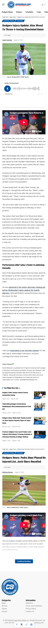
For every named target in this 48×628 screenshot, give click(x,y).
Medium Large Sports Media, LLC (18, 620)
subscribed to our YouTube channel (24, 350)
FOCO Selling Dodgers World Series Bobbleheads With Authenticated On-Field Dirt (16, 406)
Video (37, 398)
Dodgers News (8, 21)
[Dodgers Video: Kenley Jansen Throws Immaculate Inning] (40, 394)
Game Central (38, 436)
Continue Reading (24, 561)
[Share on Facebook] (16, 624)
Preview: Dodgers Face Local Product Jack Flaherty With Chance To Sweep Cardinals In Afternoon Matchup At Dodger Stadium (17, 434)
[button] (4, 5)
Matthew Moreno (7, 472)
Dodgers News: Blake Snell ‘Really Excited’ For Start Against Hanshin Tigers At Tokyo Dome (16, 420)
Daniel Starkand (7, 40)
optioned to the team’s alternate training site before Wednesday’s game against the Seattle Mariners (23, 290)
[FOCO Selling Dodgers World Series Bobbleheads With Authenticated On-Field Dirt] (40, 406)
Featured (20, 21)
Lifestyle (38, 409)
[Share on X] (21, 624)
